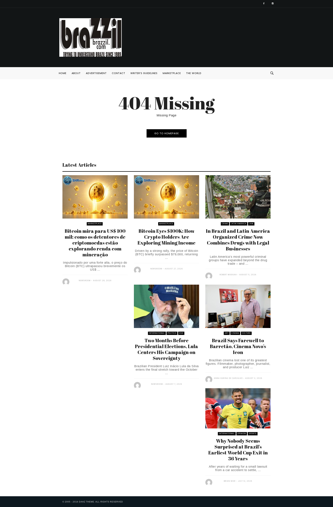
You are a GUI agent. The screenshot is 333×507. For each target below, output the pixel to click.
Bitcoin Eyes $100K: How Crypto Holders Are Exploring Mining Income (166, 237)
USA (181, 333)
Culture (246, 333)
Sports (253, 433)
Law (251, 223)
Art (227, 333)
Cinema (235, 333)
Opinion (241, 433)
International (157, 333)
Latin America (238, 223)
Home (62, 73)
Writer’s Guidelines (143, 73)
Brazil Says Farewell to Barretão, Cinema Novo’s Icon (238, 346)
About (76, 73)
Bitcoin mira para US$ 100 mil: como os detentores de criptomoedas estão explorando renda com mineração (95, 243)
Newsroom (85, 280)
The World (193, 73)
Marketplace (172, 73)
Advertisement (96, 73)
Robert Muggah (228, 274)
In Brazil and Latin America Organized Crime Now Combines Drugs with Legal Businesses (238, 240)
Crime (225, 223)
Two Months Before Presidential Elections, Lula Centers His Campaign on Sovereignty (166, 349)
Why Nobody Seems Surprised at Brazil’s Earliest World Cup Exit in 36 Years (238, 449)
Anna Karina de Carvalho (228, 378)
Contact (118, 73)
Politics (172, 333)
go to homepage (166, 133)
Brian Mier (230, 481)
